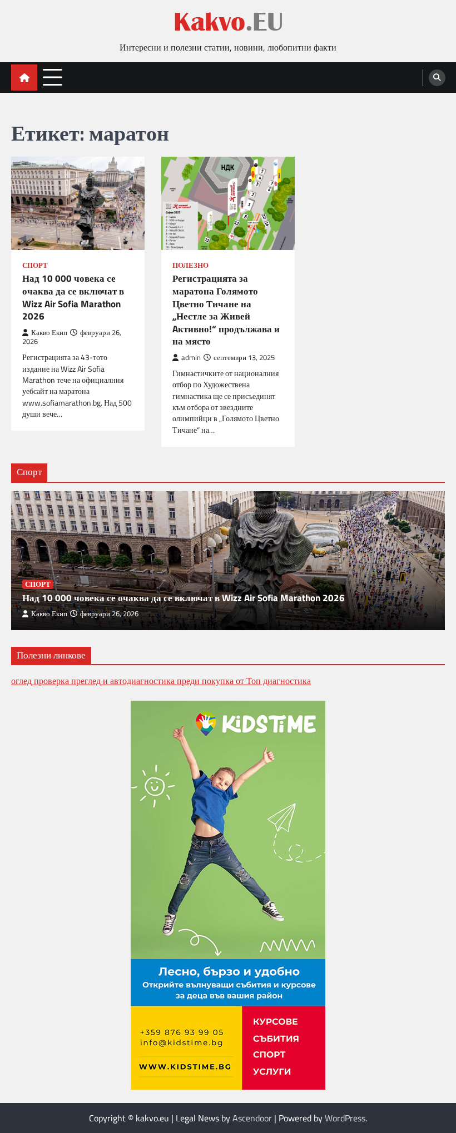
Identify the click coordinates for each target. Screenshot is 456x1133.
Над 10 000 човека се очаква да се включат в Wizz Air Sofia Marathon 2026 (73, 297)
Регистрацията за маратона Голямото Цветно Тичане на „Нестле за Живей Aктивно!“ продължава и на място (226, 309)
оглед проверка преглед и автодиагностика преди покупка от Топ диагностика (161, 680)
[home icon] (24, 77)
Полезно (190, 265)
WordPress (345, 1118)
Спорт (35, 265)
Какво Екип (49, 332)
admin (191, 357)
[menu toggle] (52, 77)
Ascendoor (252, 1118)
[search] (437, 77)
